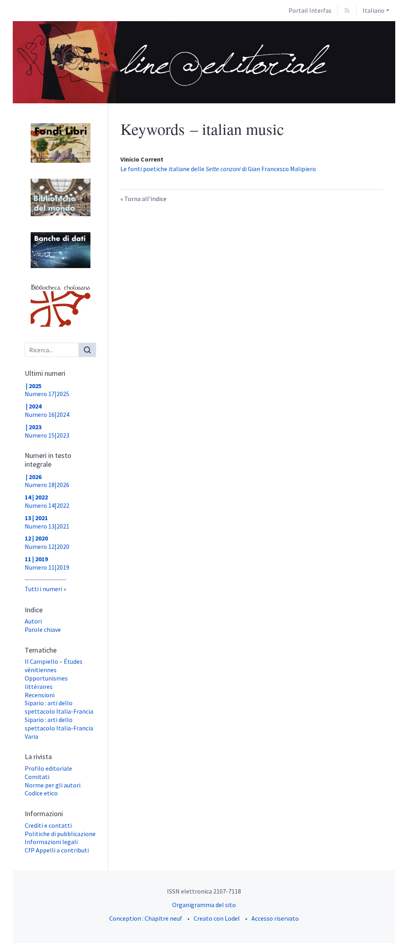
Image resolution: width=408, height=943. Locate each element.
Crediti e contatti (48, 825)
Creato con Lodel (217, 918)
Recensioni (40, 695)
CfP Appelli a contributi (57, 850)
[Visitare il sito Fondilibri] (60, 143)
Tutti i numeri (43, 589)
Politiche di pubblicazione (60, 834)
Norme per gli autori (52, 785)
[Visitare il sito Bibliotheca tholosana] (60, 305)
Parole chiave (43, 629)
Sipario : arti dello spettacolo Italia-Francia (59, 707)
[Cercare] (87, 350)
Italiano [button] (373, 10)
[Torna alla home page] (173, 62)
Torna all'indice (145, 199)
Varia (31, 736)
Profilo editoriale (48, 768)
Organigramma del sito (204, 905)
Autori (33, 621)
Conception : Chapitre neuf (145, 918)
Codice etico (41, 793)
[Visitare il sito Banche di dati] (60, 250)
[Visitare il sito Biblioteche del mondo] (60, 197)
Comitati (37, 777)
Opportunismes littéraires (46, 682)
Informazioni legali (51, 842)
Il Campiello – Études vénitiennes (53, 665)
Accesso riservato (275, 918)
